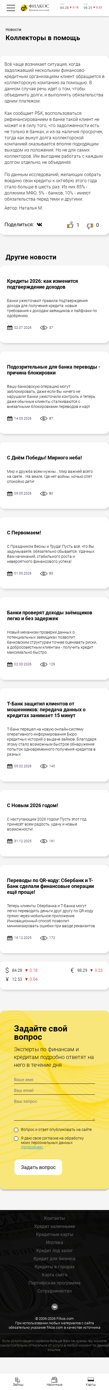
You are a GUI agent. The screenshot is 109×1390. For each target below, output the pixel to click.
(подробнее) (32, 1147)
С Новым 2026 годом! (32, 805)
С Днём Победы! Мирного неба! (44, 458)
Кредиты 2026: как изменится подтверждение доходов (42, 284)
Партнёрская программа (54, 1283)
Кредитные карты (54, 1234)
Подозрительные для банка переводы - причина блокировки (53, 370)
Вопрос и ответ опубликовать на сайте (56, 1129)
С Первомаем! (24, 532)
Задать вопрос (38, 1167)
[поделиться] (38, 224)
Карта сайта (54, 1274)
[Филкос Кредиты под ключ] (34, 8)
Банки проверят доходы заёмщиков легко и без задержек (49, 615)
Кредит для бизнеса (54, 1258)
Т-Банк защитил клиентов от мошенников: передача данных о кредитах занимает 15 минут (46, 709)
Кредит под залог (54, 1250)
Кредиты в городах (55, 1266)
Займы (18, 1385)
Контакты (54, 1218)
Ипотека (54, 1242)
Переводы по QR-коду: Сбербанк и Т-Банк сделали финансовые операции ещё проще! (50, 886)
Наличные (54, 1385)
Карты (91, 1385)
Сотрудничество (54, 1291)
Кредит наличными (54, 1226)
